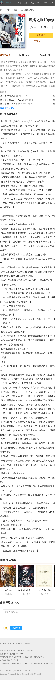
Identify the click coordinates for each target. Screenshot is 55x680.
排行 (39, 3)
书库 (32, 3)
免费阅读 (40, 35)
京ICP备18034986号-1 (21, 671)
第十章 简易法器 (7, 96)
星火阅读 (11, 643)
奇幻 (9, 10)
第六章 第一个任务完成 (11, 104)
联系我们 (29, 651)
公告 (51, 3)
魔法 (15, 10)
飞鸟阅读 (19, 643)
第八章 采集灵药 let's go (11, 100)
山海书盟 (26, 643)
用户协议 (12, 651)
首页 (19, 3)
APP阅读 (35, 41)
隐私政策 (21, 651)
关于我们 (3, 651)
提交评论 (16, 628)
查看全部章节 (6, 108)
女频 (26, 3)
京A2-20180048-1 (6, 671)
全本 (45, 3)
